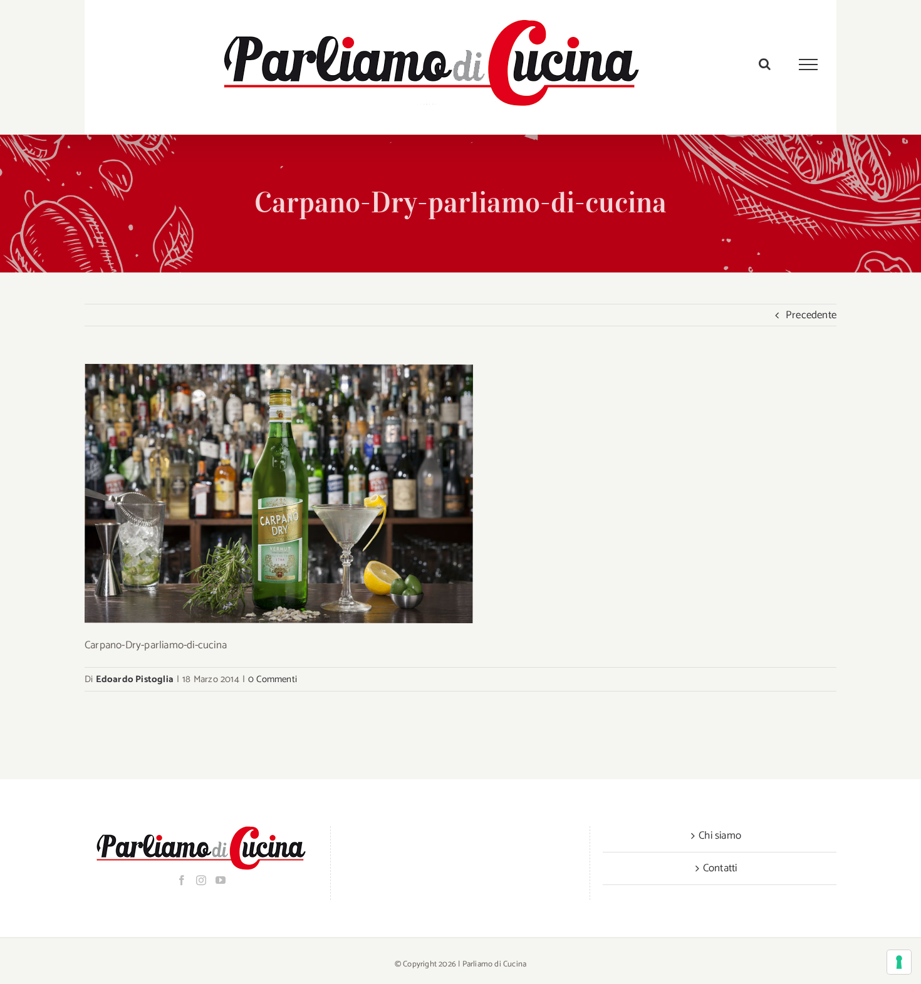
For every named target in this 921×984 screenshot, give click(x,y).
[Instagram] (201, 880)
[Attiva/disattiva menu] (808, 64)
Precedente (811, 315)
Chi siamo (720, 835)
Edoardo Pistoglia (135, 679)
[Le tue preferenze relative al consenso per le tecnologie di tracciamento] (899, 962)
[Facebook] (182, 880)
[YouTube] (221, 880)
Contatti (720, 868)
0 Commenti (272, 679)
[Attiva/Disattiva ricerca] (765, 64)
